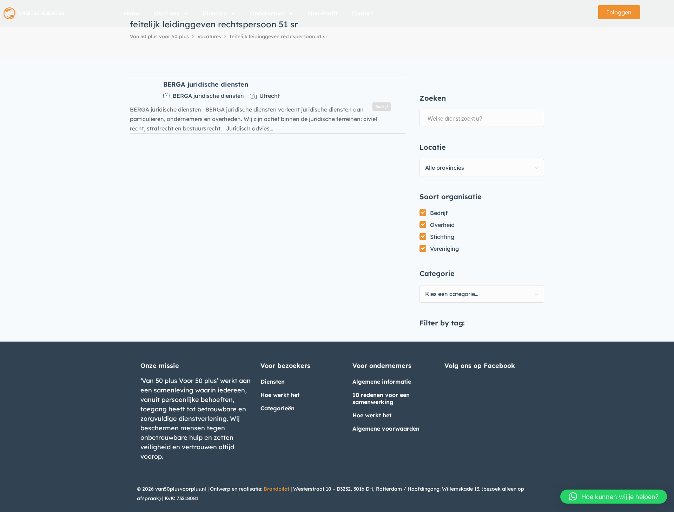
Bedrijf (439, 213)
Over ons (166, 13)
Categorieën (277, 408)
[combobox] (481, 167)
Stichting (442, 237)
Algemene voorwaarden (385, 428)
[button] (613, 497)
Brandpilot (276, 489)
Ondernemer (267, 13)
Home (132, 13)
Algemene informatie (381, 381)
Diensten (215, 13)
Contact (362, 13)
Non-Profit (322, 13)
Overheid (442, 225)
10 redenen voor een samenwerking (381, 398)
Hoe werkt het (279, 394)
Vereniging (444, 248)
